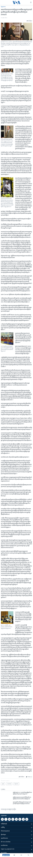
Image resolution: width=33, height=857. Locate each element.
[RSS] (19, 819)
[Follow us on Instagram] (12, 819)
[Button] (29, 21)
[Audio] (21, 855)
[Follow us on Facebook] (2, 819)
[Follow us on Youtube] (9, 819)
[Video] (14, 855)
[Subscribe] (26, 819)
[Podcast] (23, 819)
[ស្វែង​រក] (28, 855)
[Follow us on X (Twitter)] (5, 819)
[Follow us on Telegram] (16, 819)
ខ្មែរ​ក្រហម (3, 6)
